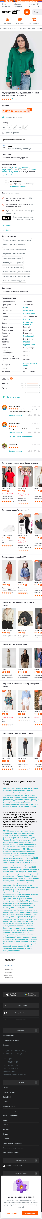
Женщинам (8, 969)
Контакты (6, 1139)
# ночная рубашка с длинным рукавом (17, 240)
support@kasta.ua (9, 1071)
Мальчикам (8, 978)
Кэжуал (32, 170)
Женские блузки (9, 788)
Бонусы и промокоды (10, 1115)
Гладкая (26, 342)
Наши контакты (8, 1036)
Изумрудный (8, 170)
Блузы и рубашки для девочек (15, 797)
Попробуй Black (21, 1013)
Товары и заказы (9, 1092)
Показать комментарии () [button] (23, 436)
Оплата (5, 1125)
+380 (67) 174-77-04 (10, 1062)
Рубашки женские (23, 788)
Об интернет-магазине (11, 1040)
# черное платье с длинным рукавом (16, 272)
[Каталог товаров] (27, 12)
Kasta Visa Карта (9, 1106)
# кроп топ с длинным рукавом (14, 281)
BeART (15, 168)
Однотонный (29, 345)
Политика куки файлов (11, 1152)
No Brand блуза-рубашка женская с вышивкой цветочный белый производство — (19, 847)
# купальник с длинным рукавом (14, 249)
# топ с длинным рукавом (12, 258)
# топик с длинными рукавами (14, 245)
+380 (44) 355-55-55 (10, 1059)
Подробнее (10, 175)
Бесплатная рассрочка (11, 1111)
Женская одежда (16, 802)
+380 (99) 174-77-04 (10, 1068)
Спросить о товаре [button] (18, 186)
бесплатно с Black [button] (13, 200)
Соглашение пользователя (12, 1143)
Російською (12, 1213)
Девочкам (8, 975)
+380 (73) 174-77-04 (10, 1065)
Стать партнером (6, 5)
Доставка (6, 1129)
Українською (30, 1213)
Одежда (8, 965)
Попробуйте (16, 10)
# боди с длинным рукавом (13, 263)
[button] (11, 397)
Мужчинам (8, 972)
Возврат (6, 1134)
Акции (5, 1120)
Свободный (28, 336)
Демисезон (24, 168)
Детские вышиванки (21, 800)
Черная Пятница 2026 (14, 1165)
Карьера (6, 1045)
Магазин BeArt (16, 181)
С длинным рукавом (28, 323)
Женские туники (19, 791)
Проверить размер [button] (12, 133)
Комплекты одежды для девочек (23, 806)
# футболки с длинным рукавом (14, 254)
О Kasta (5, 1088)
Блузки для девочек (27, 793)
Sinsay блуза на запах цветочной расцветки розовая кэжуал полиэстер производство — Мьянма (19, 842)
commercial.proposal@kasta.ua (14, 1075)
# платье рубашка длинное (13, 267)
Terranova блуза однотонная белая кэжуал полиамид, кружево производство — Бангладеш (21, 878)
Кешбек (5, 1102)
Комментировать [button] (15, 415)
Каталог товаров (21, 1020)
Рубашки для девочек (11, 795)
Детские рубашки (28, 795)
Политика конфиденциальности (14, 1148)
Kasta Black (7, 1097)
